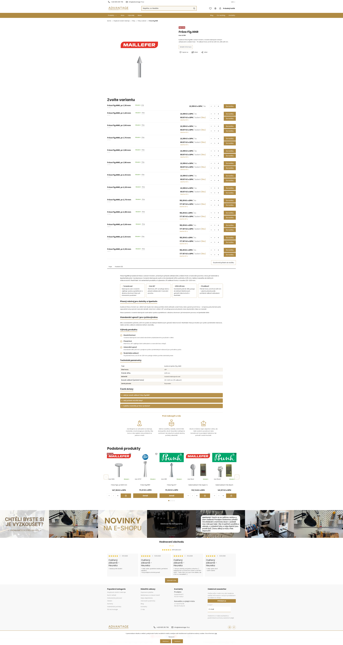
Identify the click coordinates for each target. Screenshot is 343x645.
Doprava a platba (147, 592)
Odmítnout (166, 641)
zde (216, 633)
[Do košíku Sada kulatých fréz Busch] (231, 495)
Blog (211, 15)
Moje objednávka (147, 598)
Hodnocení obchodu (171, 541)
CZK (232, 2)
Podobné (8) (119, 267)
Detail (145, 496)
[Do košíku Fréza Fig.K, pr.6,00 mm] (126, 495)
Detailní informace (186, 47)
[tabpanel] (119, 475)
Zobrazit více (171, 580)
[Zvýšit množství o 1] (218, 106)
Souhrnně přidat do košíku (223, 262)
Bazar (140, 15)
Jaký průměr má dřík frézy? (133, 400)
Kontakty (232, 15)
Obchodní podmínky (148, 601)
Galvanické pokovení (114, 598)
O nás (143, 609)
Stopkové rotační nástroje (116, 592)
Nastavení (171, 637)
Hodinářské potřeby (114, 607)
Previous (106, 477)
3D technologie (112, 609)
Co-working (221, 15)
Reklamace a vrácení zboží (150, 595)
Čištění (109, 601)
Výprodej (131, 15)
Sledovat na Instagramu (171, 524)
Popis (110, 267)
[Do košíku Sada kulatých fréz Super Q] (205, 495)
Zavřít (211, 55)
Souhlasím (177, 641)
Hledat (194, 8)
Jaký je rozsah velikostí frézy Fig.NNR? (136, 395)
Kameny (110, 604)
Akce (122, 15)
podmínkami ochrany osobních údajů (221, 618)
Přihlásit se (222, 601)
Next (237, 477)
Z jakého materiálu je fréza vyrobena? (136, 406)
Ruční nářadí (111, 595)
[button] (118, 496)
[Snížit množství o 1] (211, 106)
